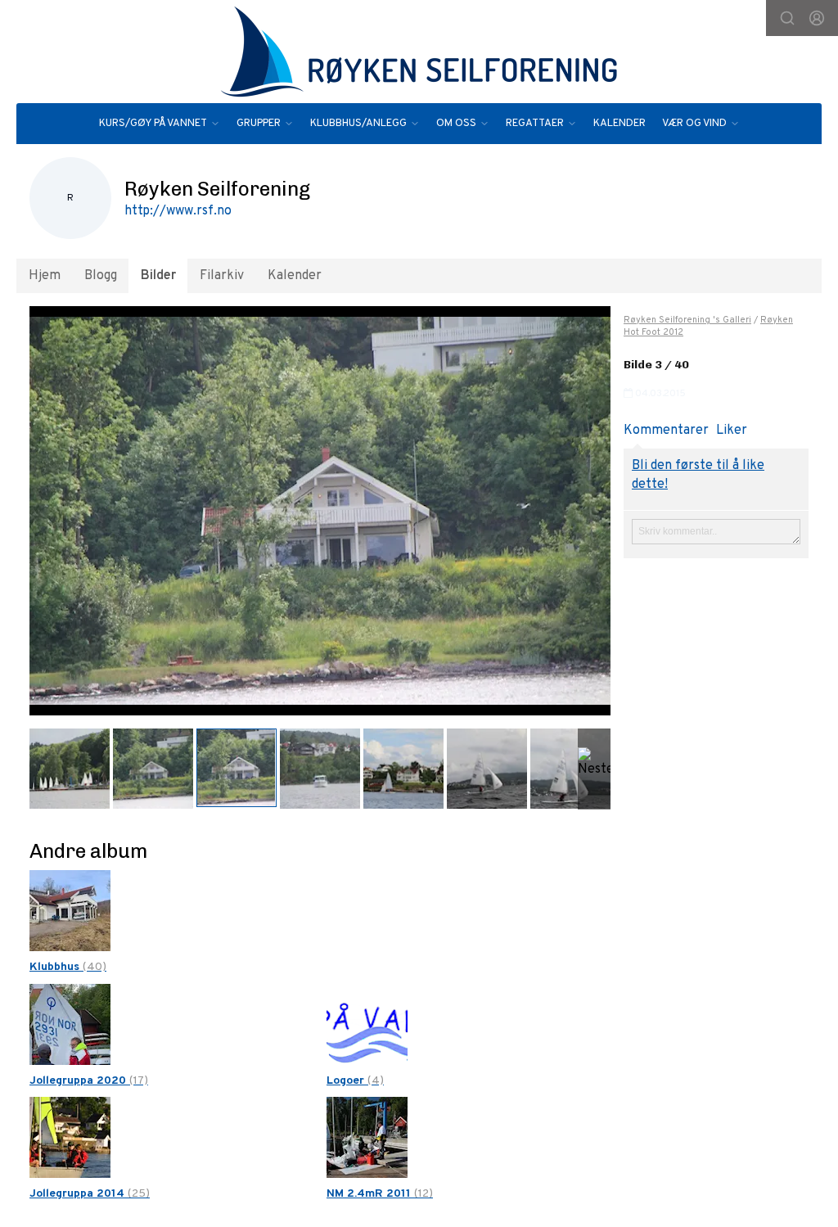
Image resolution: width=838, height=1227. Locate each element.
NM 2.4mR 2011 (380, 1194)
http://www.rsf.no (178, 211)
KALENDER (619, 123)
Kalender (295, 276)
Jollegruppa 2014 (89, 1194)
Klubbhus (67, 967)
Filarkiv (222, 276)
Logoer (355, 1081)
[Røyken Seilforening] (419, 51)
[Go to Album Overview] (69, 911)
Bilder (158, 276)
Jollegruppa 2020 (88, 1081)
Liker (731, 430)
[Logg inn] (816, 18)
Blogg (100, 276)
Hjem (45, 276)
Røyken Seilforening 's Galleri (687, 320)
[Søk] (787, 18)
